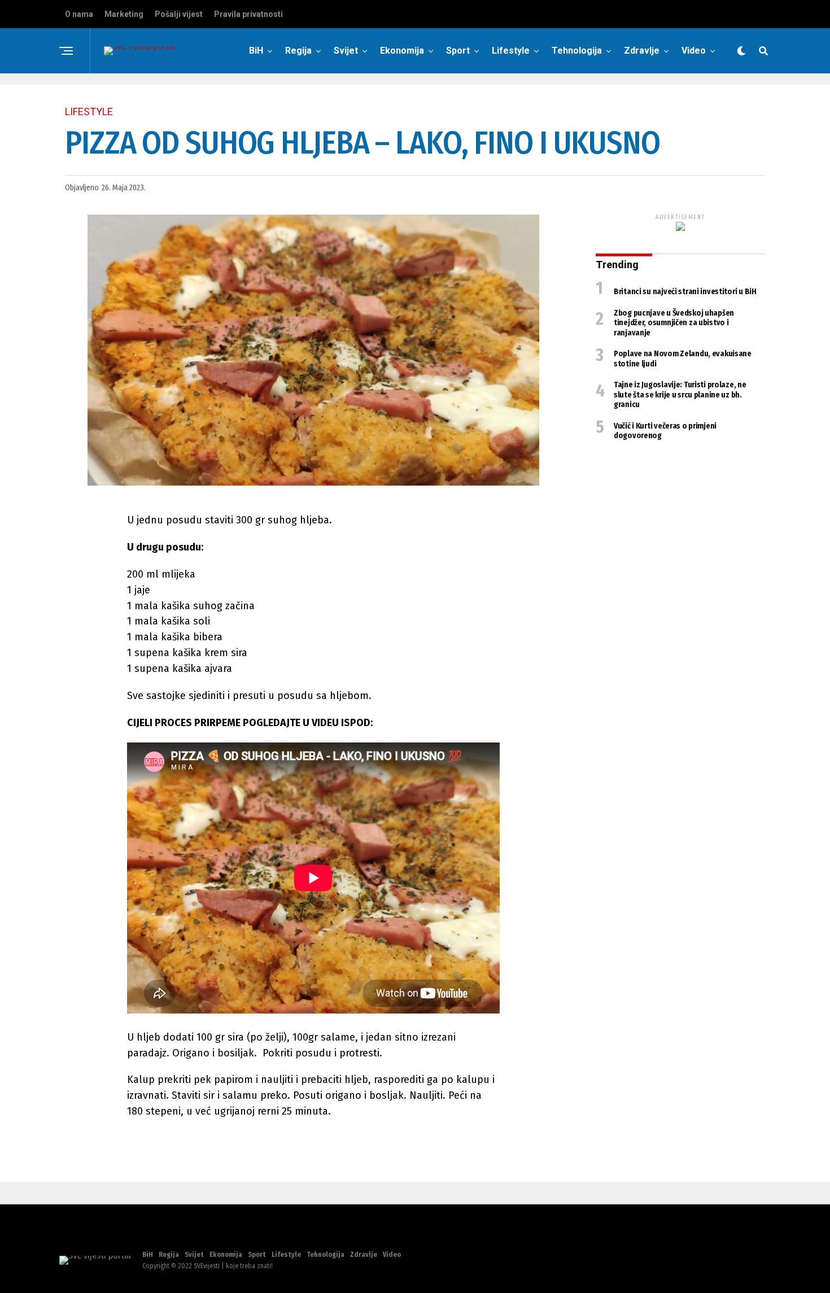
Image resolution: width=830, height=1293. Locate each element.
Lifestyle (511, 50)
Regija (298, 50)
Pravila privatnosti (248, 14)
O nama (79, 14)
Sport (458, 50)
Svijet (346, 50)
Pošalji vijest (179, 14)
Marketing (123, 14)
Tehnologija (577, 50)
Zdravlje (641, 50)
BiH (256, 50)
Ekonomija (402, 50)
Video (694, 50)
